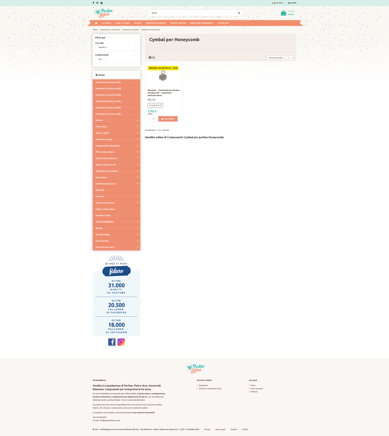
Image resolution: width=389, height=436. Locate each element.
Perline (99, 120)
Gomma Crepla (103, 215)
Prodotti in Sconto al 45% (108, 108)
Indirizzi (254, 391)
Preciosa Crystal (104, 139)
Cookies (234, 429)
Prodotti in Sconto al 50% (108, 101)
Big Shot (100, 190)
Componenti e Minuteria (108, 146)
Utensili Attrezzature (106, 158)
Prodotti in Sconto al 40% (108, 114)
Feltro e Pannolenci (105, 209)
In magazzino (154, 105)
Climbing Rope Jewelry (107, 171)
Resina (99, 228)
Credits (245, 429)
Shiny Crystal (102, 133)
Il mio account (257, 388)
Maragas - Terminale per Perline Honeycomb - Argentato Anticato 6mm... (163, 92)
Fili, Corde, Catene (105, 152)
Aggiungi (169, 119)
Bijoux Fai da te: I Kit (106, 165)
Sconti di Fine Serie (105, 247)
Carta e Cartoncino (105, 203)
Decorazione (102, 241)
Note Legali (220, 429)
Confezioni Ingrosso (106, 184)
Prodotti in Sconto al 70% (108, 82)
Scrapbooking (103, 234)
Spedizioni (203, 385)
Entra (253, 385)
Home (101, 75)
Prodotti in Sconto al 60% (108, 95)
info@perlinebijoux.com (109, 420)
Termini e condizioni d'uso (210, 388)
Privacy (207, 429)
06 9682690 (101, 417)
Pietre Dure (101, 127)
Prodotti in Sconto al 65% (108, 88)
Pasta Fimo (101, 177)
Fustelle (100, 196)
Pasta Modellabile (105, 222)
